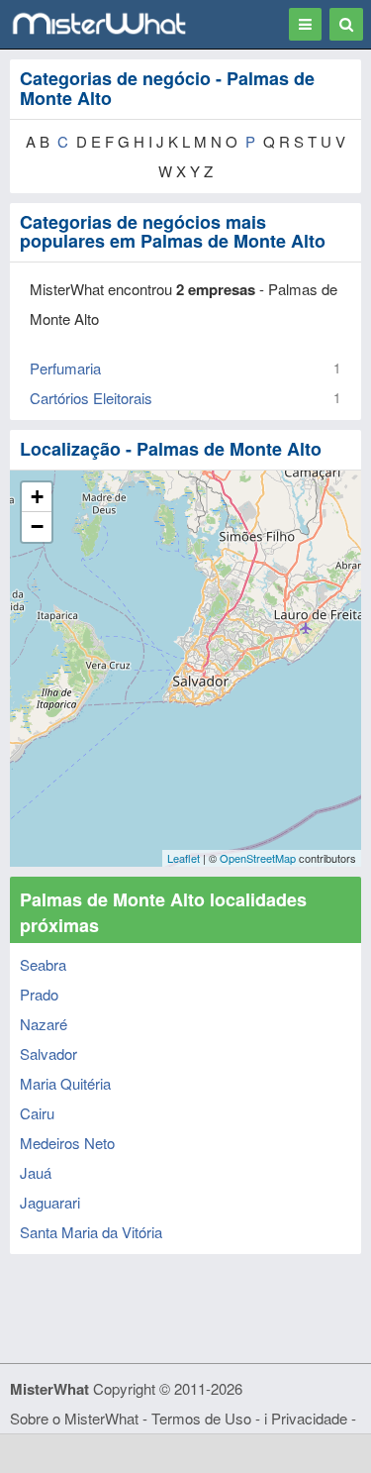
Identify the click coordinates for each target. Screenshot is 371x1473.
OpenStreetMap (258, 858)
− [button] (37, 526)
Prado (39, 994)
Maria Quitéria (65, 1083)
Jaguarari (50, 1202)
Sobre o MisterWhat (74, 1418)
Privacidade (309, 1418)
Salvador (48, 1053)
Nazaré (43, 1023)
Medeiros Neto (67, 1142)
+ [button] (37, 496)
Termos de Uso (201, 1418)
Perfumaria (65, 368)
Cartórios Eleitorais (91, 397)
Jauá (35, 1172)
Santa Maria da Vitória (91, 1231)
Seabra (43, 964)
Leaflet (183, 858)
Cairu (37, 1113)
